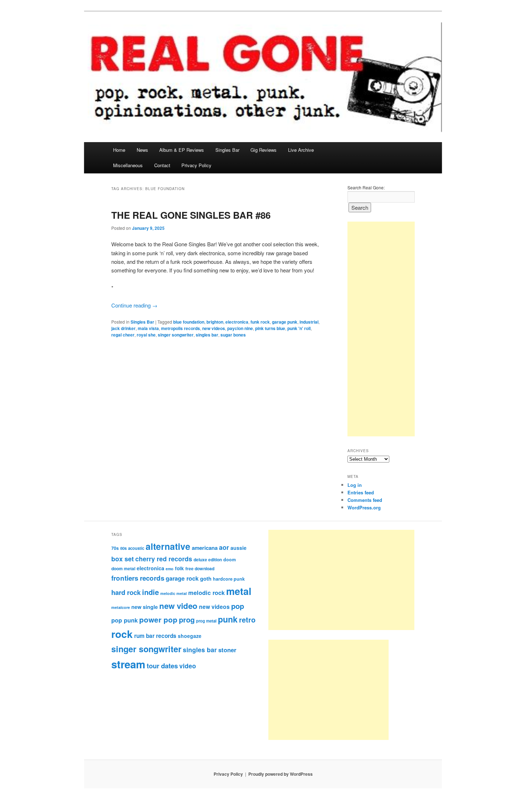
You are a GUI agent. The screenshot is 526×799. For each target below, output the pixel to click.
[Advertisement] (381, 329)
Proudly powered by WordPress (280, 774)
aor (224, 547)
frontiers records (137, 578)
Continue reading (134, 305)
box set (122, 558)
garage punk (284, 322)
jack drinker (123, 328)
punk (228, 619)
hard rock (126, 592)
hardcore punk (229, 579)
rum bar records (155, 636)
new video (178, 605)
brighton (214, 322)
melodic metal (173, 593)
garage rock (182, 578)
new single (144, 606)
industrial (308, 322)
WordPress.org (364, 507)
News (142, 149)
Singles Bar (227, 149)
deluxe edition (208, 559)
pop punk (124, 620)
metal (239, 591)
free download (199, 568)
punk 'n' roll (299, 328)
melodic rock (206, 592)
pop (237, 606)
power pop (158, 619)
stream (128, 664)
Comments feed (364, 500)
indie (150, 592)
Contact (162, 165)
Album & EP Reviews (181, 149)
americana (205, 548)
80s (123, 548)
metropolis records (180, 328)
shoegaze (189, 635)
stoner (227, 649)
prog (187, 619)
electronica (236, 322)
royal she (146, 334)
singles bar (207, 334)
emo (170, 568)
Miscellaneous (128, 165)
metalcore (120, 607)
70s (115, 548)
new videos (213, 328)
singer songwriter (176, 334)
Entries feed (360, 492)
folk (179, 568)
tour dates (162, 665)
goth (205, 578)
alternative (168, 546)
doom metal (123, 568)
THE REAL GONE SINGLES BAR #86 (191, 215)
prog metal (206, 621)
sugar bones (233, 334)
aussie (238, 547)
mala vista (148, 328)
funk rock (260, 322)
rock (122, 633)
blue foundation (188, 322)
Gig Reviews (263, 149)
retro (247, 620)
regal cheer (123, 334)
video (187, 665)
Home (119, 149)
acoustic (136, 548)
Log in (354, 484)
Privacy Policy (196, 165)
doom (229, 559)
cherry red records (163, 558)
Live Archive (301, 149)
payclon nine (240, 328)
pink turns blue (270, 328)
